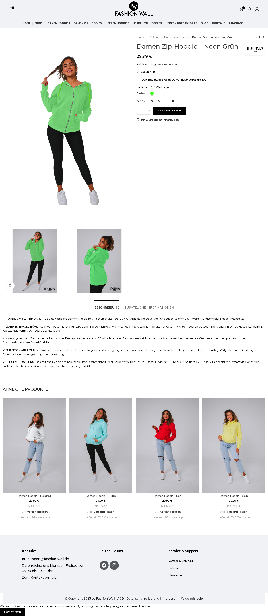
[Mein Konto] (257, 9)
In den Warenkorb (170, 110)
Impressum (170, 598)
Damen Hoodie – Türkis (101, 496)
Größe (141, 101)
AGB (120, 598)
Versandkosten (168, 64)
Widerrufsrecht (192, 598)
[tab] (106, 305)
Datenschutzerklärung (142, 598)
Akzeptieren (12, 612)
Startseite (143, 37)
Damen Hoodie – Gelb (234, 496)
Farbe (141, 93)
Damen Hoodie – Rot (167, 496)
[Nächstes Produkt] (263, 37)
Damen (157, 37)
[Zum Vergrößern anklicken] (10, 285)
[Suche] (249, 9)
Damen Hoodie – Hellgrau (34, 496)
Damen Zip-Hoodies (176, 37)
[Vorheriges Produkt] (256, 37)
